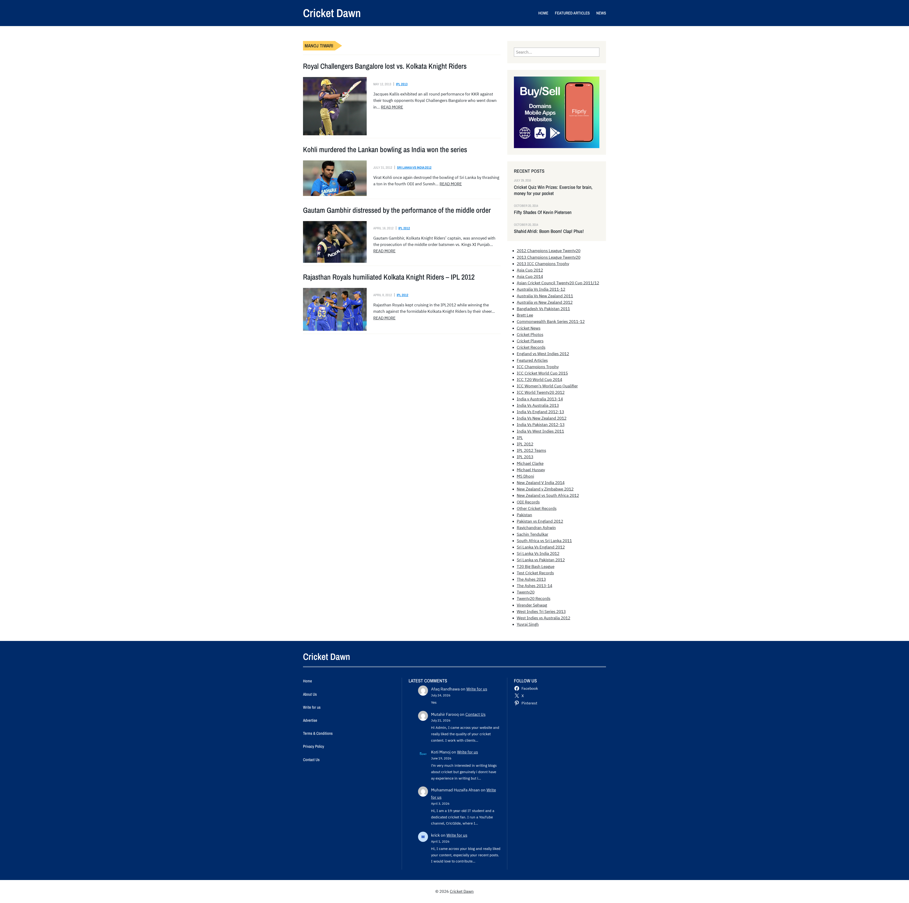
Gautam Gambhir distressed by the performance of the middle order (397, 210)
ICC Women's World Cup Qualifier (547, 386)
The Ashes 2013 (531, 579)
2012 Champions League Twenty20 (548, 250)
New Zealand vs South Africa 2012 (548, 495)
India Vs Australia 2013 (538, 405)
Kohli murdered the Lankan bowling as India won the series (385, 149)
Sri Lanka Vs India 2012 (414, 167)
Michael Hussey (531, 469)
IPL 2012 (404, 228)
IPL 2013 (402, 84)
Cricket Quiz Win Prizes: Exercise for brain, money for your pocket (553, 190)
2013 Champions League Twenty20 (548, 257)
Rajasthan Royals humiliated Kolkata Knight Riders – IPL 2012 (389, 277)
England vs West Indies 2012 (543, 353)
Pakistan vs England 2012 (540, 521)
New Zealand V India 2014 (541, 482)
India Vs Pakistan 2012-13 (541, 424)
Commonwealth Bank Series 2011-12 (551, 321)
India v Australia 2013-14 (540, 399)
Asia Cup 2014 (530, 276)
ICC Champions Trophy (538, 366)
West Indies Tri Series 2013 (541, 611)
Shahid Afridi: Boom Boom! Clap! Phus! (549, 231)
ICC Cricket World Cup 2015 (542, 373)
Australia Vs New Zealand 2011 (545, 296)
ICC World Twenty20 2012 (541, 392)
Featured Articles (532, 360)
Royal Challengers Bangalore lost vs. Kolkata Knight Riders (385, 66)
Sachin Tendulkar (532, 534)
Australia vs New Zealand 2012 (545, 302)
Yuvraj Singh (528, 624)
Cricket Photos (530, 334)
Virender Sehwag (532, 605)
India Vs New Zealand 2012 (541, 418)
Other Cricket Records (537, 508)
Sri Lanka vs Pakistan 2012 (541, 560)
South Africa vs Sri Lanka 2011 (544, 540)
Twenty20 (526, 592)
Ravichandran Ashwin (536, 527)
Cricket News (528, 328)
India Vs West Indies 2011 (540, 431)
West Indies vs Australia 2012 (543, 618)
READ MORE (392, 107)
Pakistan (524, 514)
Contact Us (475, 714)
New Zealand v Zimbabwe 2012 (545, 489)
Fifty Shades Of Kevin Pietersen (542, 212)
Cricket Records (531, 347)
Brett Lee (525, 315)
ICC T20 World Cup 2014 (539, 379)
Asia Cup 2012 (530, 270)
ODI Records (528, 502)
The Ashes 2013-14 (534, 585)
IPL (520, 437)
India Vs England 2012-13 (540, 411)
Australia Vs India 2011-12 (541, 289)
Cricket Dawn (332, 13)
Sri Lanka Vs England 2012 (541, 547)
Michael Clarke (530, 463)
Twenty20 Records (533, 598)
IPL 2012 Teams (531, 450)
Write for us (476, 689)
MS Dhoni (525, 476)
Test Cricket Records (535, 573)
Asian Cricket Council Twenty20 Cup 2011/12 (558, 283)
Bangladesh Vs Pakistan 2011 (543, 308)
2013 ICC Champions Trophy (543, 263)
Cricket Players (530, 341)
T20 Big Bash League (535, 566)
